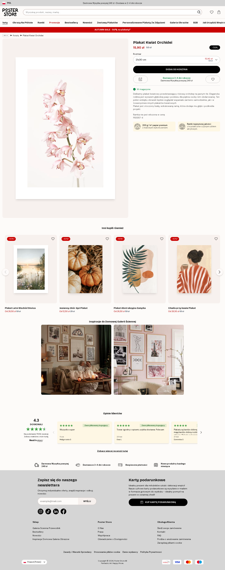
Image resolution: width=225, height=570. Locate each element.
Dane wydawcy (130, 552)
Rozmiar (137, 54)
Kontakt (161, 531)
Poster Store (119, 561)
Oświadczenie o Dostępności (112, 539)
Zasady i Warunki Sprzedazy (77, 552)
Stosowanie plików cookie (107, 552)
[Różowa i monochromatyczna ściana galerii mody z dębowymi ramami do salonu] (149, 360)
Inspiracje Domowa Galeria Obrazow (51, 539)
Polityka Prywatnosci (151, 552)
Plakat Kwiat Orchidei (33, 35)
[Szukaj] (199, 12)
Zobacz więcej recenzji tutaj (112, 451)
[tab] (211, 12)
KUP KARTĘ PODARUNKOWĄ (160, 502)
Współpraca (104, 535)
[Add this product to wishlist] (213, 79)
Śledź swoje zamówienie (169, 528)
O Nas (101, 528)
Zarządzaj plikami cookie (169, 542)
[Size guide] (140, 79)
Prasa (100, 531)
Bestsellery (38, 531)
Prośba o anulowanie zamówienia (174, 539)
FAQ (159, 535)
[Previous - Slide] (5, 272)
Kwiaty (16, 35)
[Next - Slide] (219, 272)
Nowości (37, 535)
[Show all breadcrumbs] (5, 35)
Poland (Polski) (34, 562)
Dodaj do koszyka (177, 69)
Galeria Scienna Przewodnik (46, 528)
